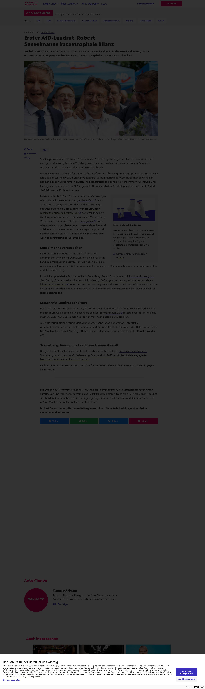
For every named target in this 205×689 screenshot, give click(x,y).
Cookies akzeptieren (186, 672)
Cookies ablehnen (186, 679)
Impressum (36, 676)
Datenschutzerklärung (16, 676)
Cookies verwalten (11, 680)
